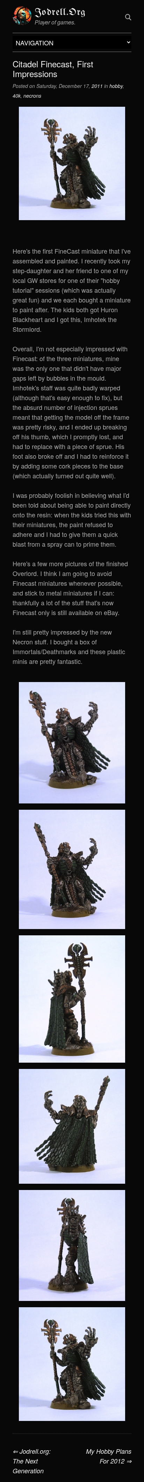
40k (17, 95)
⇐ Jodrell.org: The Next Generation (32, 1461)
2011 (97, 85)
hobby (116, 85)
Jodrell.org (60, 12)
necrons (32, 95)
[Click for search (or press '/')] (128, 16)
